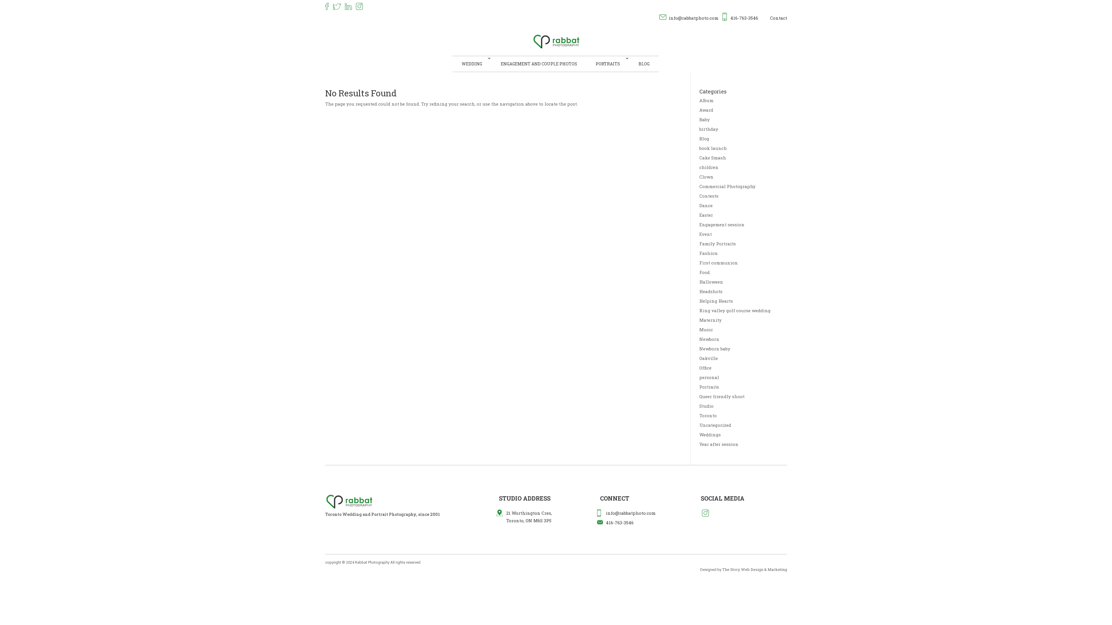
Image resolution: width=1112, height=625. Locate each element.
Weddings (710, 435)
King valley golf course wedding (735, 310)
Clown (706, 177)
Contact (778, 18)
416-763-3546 (744, 18)
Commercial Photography (727, 186)
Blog (644, 64)
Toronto (708, 415)
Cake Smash (712, 158)
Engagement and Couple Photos (539, 64)
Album (706, 100)
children (708, 167)
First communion (718, 263)
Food (704, 272)
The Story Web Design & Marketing (754, 569)
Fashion (708, 253)
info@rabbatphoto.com (693, 18)
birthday (708, 129)
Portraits (608, 64)
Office (705, 368)
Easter (706, 215)
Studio (706, 406)
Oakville (708, 358)
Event (705, 234)
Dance (706, 205)
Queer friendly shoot (722, 396)
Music (706, 329)
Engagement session (722, 224)
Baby (704, 119)
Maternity (710, 320)
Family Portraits (717, 244)
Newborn (709, 339)
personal (709, 377)
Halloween (711, 282)
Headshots (711, 291)
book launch (713, 148)
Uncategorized (715, 425)
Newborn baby (714, 349)
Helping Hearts (716, 301)
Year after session (718, 444)
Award (706, 110)
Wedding (472, 64)
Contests (708, 196)
